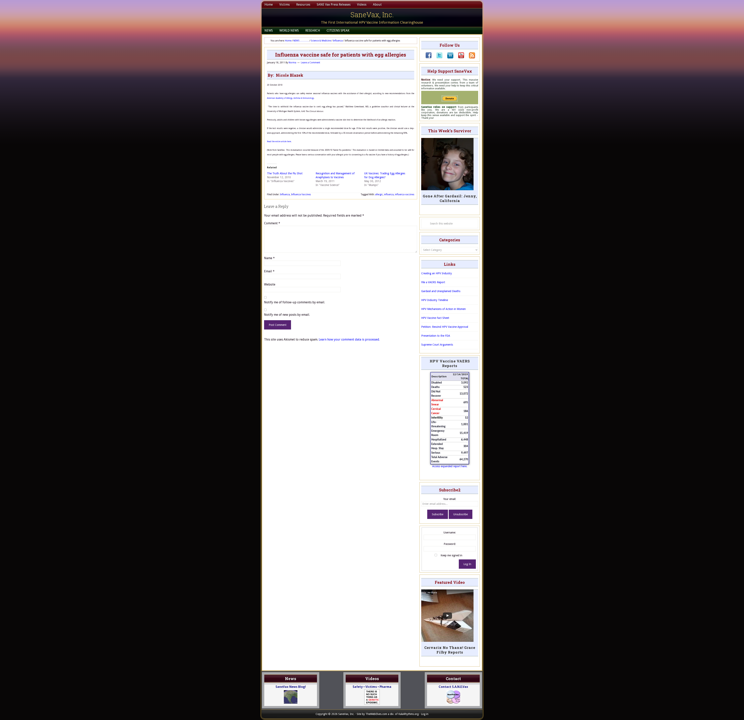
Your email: (449, 499)
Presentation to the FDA (435, 335)
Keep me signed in (451, 555)
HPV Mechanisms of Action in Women (443, 309)
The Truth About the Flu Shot (284, 173)
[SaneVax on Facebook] (428, 57)
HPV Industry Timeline (434, 300)
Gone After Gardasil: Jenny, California (450, 198)
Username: (449, 532)
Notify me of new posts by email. (287, 315)
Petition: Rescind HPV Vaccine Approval (444, 326)
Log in (424, 714)
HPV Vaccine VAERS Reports (450, 363)
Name (269, 258)
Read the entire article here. (279, 141)
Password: (450, 543)
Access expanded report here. (449, 466)
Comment (272, 223)
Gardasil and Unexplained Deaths (440, 291)
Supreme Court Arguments (437, 344)
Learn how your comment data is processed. (349, 339)
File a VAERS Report (433, 282)
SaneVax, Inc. (372, 14)
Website (269, 284)
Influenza (285, 194)
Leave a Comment (310, 62)
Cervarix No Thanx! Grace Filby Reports (449, 650)
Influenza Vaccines (301, 194)
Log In (467, 564)
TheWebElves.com (376, 714)
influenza (389, 194)
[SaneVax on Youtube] (458, 57)
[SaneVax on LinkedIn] (448, 57)
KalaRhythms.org (408, 714)
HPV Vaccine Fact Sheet (435, 317)
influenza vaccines (404, 194)
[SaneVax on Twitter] (437, 57)
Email (269, 271)
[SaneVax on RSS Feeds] (469, 57)
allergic (379, 194)
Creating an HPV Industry (436, 273)
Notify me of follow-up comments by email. (294, 302)
